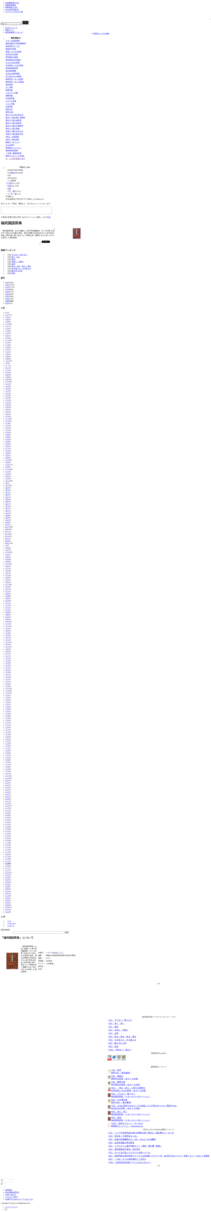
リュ (7, 764)
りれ (7, 476)
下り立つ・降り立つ (19, 255)
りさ (7, 395)
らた (7, 335)
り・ (7, 365)
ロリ (7, 910)
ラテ (7, 649)
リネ (7, 727)
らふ (7, 349)
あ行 (7, 282)
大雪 (10, 183)
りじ (7, 402)
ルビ (7, 797)
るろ (7, 525)
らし (7, 326)
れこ (7, 531)
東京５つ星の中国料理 (14, 126)
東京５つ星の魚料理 (13, 123)
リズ (7, 716)
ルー (7, 778)
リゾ (7, 718)
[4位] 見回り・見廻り (118, 1030)
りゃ (7, 460)
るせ (7, 501)
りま (7, 455)
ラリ (7, 681)
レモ (7, 866)
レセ (7, 838)
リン (7, 776)
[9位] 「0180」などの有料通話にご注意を (127, 1159)
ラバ (7, 658)
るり (7, 520)
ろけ (7, 566)
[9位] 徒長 (113, 1046)
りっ (7, 418)
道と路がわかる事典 (13, 76)
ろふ (7, 603)
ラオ (7, 631)
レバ (7, 850)
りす (7, 405)
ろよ (7, 617)
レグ (7, 822)
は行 (7, 294)
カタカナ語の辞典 (13, 63)
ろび (7, 601)
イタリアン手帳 (12, 93)
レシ (7, 831)
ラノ (7, 656)
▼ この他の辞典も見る (15, 159)
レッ (7, 843)
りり (7, 474)
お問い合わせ (10, 1195)
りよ (7, 472)
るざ (7, 495)
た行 (7, 289)
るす (7, 499)
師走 (13, 173)
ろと (7, 589)
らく (7, 324)
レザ (7, 829)
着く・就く (16, 257)
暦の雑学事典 (11, 71)
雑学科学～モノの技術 (14, 79)
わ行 (7, 303)
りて (7, 425)
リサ (7, 709)
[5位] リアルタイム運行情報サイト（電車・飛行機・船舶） (135, 1146)
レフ (7, 857)
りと (7, 428)
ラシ (7, 640)
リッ (7, 723)
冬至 (10, 186)
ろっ (7, 584)
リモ (7, 760)
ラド (7, 654)
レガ (7, 815)
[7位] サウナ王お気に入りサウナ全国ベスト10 (129, 1153)
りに (7, 432)
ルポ (7, 799)
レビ (7, 854)
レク (7, 820)
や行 (7, 299)
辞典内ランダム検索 (101, 33)
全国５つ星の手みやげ (14, 131)
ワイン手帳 (10, 104)
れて (7, 538)
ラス (7, 644)
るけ (7, 488)
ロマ (7, 907)
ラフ (7, 661)
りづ (7, 423)
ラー (7, 624)
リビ (7, 737)
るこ (7, 492)
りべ (7, 451)
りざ (7, 398)
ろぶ (7, 605)
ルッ (7, 790)
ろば (7, 596)
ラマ (7, 672)
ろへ (7, 608)
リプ (7, 746)
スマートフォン (11, 1207)
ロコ (7, 884)
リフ (7, 741)
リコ (7, 707)
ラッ (7, 647)
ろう (7, 552)
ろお (7, 557)
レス (7, 836)
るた (7, 504)
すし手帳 (9, 87)
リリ (7, 771)
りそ (7, 409)
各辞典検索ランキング (14, 32)
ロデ (7, 898)
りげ (7, 389)
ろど (7, 591)
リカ (7, 697)
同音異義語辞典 (12, 68)
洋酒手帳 (9, 106)
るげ (7, 490)
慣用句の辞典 (11, 49)
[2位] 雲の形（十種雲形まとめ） (123, 1136)
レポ (7, 863)
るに (7, 511)
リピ (7, 739)
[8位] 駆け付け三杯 (117, 1043)
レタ (7, 840)
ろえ (7, 555)
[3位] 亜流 (113, 1027)
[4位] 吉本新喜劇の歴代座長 (121, 1143)
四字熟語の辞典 (12, 57)
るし (7, 497)
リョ (7, 767)
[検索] (25, 23)
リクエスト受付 (11, 1197)
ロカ (7, 877)
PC (6, 1209)
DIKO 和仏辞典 (12, 139)
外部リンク (58, 953)
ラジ (7, 642)
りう (7, 370)
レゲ (7, 824)
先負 (9, 188)
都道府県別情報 (12, 150)
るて (7, 508)
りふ (7, 448)
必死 (13, 264)
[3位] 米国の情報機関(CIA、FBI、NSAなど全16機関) (132, 1139)
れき (7, 529)
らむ (7, 354)
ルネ (7, 792)
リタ (7, 720)
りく (7, 382)
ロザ (7, 889)
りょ (7, 469)
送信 (49, 217)
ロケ (7, 882)
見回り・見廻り (18, 262)
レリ (7, 868)
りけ (7, 386)
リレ (7, 774)
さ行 (7, 287)
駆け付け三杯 (17, 271)
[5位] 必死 (113, 1033)
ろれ (7, 619)
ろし (7, 573)
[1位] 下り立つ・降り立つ (120, 1020)
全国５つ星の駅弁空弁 (14, 134)
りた (7, 412)
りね (7, 435)
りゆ (7, 467)
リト (7, 725)
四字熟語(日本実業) (13, 60)
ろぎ (7, 561)
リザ (7, 711)
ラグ (7, 635)
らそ (7, 331)
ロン (7, 912)
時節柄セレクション (13, 148)
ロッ (7, 896)
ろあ (7, 548)
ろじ (7, 575)
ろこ (7, 568)
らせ (7, 329)
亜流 (13, 259)
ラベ (7, 667)
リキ (7, 700)
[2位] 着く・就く (116, 1023)
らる (7, 356)
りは (7, 439)
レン (7, 870)
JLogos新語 (10, 145)
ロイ (7, 875)
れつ (7, 536)
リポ (7, 753)
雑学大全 (9, 109)
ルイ (7, 783)
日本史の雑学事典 (13, 74)
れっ (7, 534)
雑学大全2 (10, 112)
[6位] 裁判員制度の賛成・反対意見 (124, 1149)
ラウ (7, 628)
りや (7, 462)
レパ (7, 852)
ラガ (7, 633)
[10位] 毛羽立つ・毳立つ (119, 1050)
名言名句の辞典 (12, 54)
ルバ (7, 794)
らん (7, 361)
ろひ (7, 598)
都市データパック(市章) (15, 156)
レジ (7, 833)
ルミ (7, 801)
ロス (7, 893)
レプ (7, 859)
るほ (7, 515)
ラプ (7, 665)
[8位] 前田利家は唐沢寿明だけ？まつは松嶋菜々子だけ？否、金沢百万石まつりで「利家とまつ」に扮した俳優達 (158, 1156)
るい (7, 485)
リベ (7, 748)
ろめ (7, 614)
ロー (7, 873)
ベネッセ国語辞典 (13, 41)
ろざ (7, 571)
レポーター (11, 923)
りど (7, 430)
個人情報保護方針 (12, 1192)
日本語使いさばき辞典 (14, 65)
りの (7, 437)
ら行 (7, 301)
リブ (7, 744)
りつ (7, 421)
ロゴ (7, 886)
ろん (7, 621)
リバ (7, 734)
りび (7, 446)
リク (7, 702)
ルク (7, 785)
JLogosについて (11, 28)
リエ (7, 695)
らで (7, 345)
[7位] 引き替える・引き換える (122, 1040)
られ (7, 359)
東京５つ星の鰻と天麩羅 (15, 117)
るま (7, 518)
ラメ (7, 679)
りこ (7, 391)
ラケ (7, 637)
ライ (7, 626)
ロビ (7, 900)
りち (7, 416)
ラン (7, 688)
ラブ (7, 663)
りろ (7, 478)
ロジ (7, 891)
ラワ (7, 686)
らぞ (7, 333)
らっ (7, 340)
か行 (7, 285)
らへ (7, 352)
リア (7, 693)
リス (7, 714)
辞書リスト (9, 30)
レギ (7, 817)
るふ (7, 513)
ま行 (7, 296)
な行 (7, 292)
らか (7, 317)
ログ (7, 880)
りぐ (7, 384)
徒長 (13, 273)
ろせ (7, 578)
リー (7, 691)
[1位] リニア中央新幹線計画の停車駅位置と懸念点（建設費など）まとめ (141, 1133)
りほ (7, 453)
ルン (7, 803)
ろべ (7, 610)
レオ (7, 813)
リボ (7, 750)
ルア (7, 780)
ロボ (7, 905)
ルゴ (7, 787)
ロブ (7, 903)
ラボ (7, 670)
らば (7, 347)
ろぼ (7, 612)
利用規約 (8, 1190)
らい (7, 315)
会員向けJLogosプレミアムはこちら (19, 1199)
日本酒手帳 (10, 98)
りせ (7, 407)
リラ (7, 769)
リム (7, 757)
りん (7, 481)
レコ (7, 827)
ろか (7, 559)
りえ (7, 372)
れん (7, 543)
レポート (11, 926)
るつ (7, 506)
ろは (7, 594)
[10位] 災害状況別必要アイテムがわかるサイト (129, 1162)
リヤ (7, 762)
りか (7, 375)
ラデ (7, 651)
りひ (7, 444)
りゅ (7, 465)
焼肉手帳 (9, 85)
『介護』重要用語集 (13, 153)
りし (7, 400)
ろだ (7, 580)
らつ (7, 342)
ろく (7, 564)
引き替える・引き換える (21, 269)
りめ (7, 458)
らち (7, 338)
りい (7, 368)
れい (7, 527)
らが (7, 319)
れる (7, 541)
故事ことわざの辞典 (13, 52)
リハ (7, 732)
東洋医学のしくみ (13, 46)
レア (7, 808)
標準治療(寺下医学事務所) (16, 43)
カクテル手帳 (11, 101)
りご (7, 393)
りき (7, 379)
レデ (7, 845)
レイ (7, 810)
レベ (7, 861)
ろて (7, 587)
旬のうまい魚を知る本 (14, 115)
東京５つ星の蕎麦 (13, 128)
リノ (7, 730)
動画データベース (13, 142)
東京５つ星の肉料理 (13, 120)
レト (7, 847)
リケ (7, 704)
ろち (7, 582)
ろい (7, 550)
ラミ (7, 674)
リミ (7, 755)
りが (7, 377)
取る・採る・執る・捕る (21, 266)
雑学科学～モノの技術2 (15, 82)
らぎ (7, 322)
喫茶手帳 (9, 90)
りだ (7, 414)
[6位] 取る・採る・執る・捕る (122, 1037)
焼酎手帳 (9, 95)
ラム (7, 677)
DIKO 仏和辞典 (12, 137)
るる (7, 522)
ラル (7, 684)
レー (7, 806)
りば (7, 442)
